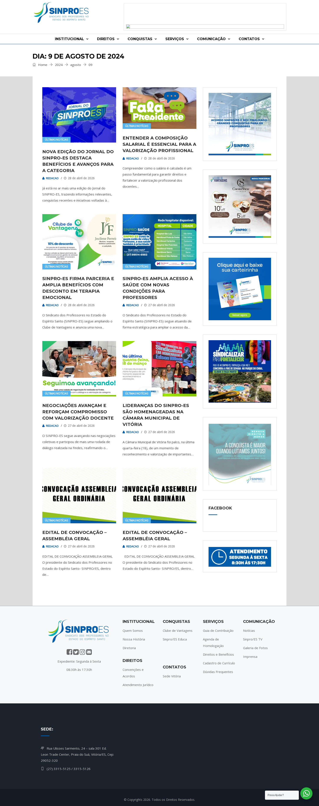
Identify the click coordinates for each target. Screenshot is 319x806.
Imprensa (250, 656)
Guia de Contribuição (218, 630)
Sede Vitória (172, 676)
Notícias (249, 630)
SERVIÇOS (174, 39)
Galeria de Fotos (255, 648)
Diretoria (129, 648)
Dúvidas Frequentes (218, 672)
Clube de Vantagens (177, 630)
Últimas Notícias (56, 139)
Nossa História (134, 639)
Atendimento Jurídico (138, 685)
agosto (75, 64)
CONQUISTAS (140, 39)
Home (42, 64)
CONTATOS (249, 39)
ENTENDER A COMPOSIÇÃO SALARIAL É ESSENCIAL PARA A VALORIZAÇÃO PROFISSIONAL (159, 144)
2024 (59, 64)
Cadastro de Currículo (219, 663)
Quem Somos (133, 630)
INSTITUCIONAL (69, 39)
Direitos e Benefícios (218, 654)
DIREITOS (106, 39)
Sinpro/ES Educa (175, 639)
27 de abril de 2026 (161, 305)
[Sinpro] (62, 13)
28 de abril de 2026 (81, 178)
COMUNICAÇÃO (211, 39)
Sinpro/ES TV (252, 639)
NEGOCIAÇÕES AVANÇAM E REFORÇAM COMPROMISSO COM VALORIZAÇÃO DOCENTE (78, 412)
